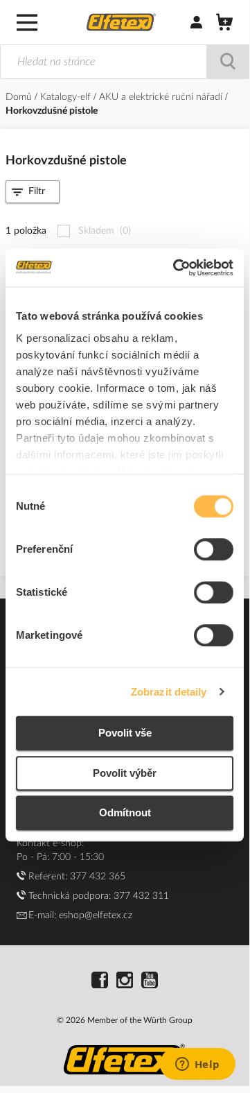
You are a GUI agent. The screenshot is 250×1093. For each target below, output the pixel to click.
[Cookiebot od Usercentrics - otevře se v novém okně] (175, 268)
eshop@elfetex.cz (95, 915)
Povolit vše (125, 733)
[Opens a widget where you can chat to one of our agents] (197, 1065)
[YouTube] (149, 982)
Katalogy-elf (66, 97)
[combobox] (124, 61)
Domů (20, 97)
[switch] (213, 551)
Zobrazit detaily (169, 692)
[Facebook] (99, 982)
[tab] (33, 191)
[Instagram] (124, 982)
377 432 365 (97, 876)
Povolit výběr (125, 773)
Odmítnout (125, 812)
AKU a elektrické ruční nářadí (162, 97)
